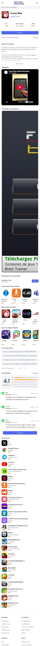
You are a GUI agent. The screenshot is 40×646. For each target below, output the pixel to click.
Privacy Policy (25, 642)
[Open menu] (2, 3)
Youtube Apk (5, 633)
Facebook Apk (5, 624)
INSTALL (20, 33)
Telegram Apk (5, 630)
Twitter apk (4, 627)
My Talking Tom (26, 621)
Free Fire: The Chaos (27, 627)
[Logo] (19, 3)
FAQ (2, 642)
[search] (37, 3)
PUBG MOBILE (25, 630)
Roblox (23, 633)
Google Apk (5, 621)
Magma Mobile (15, 17)
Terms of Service (26, 645)
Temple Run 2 (25, 624)
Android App (5, 645)
